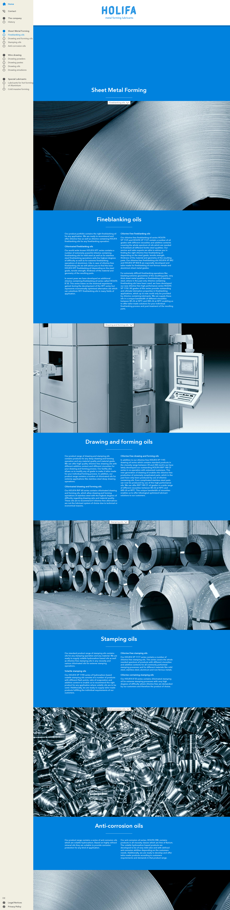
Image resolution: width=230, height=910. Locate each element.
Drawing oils (4, 66)
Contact (4, 11)
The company (4, 18)
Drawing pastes (4, 62)
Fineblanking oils (4, 34)
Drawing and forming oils (4, 38)
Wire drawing (4, 55)
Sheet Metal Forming (4, 31)
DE (4, 898)
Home (4, 3)
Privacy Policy (4, 906)
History (4, 22)
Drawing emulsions (4, 70)
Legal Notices (4, 902)
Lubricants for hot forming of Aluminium (4, 83)
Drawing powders (4, 58)
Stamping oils (4, 42)
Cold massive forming (4, 89)
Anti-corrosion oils (4, 46)
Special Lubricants (4, 79)
